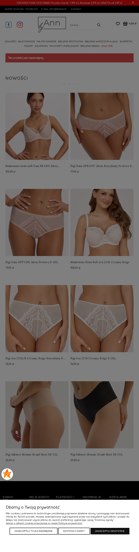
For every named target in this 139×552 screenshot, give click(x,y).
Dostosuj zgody (74, 531)
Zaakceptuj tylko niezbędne (33, 531)
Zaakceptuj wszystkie (110, 531)
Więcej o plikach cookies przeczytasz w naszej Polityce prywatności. (44, 523)
